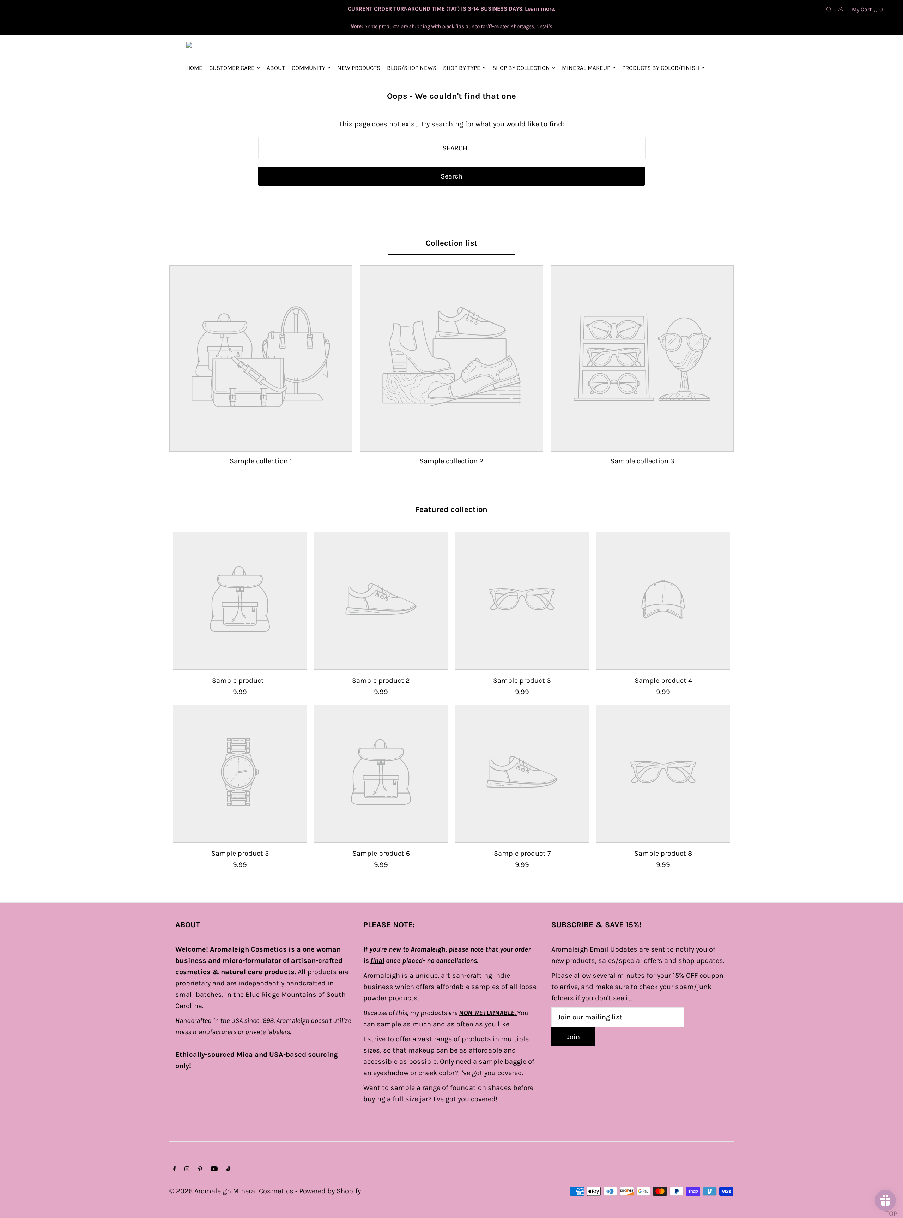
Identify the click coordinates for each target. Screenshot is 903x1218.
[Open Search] (828, 9)
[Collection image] (260, 445)
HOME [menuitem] (194, 67)
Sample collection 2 (451, 461)
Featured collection (451, 509)
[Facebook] (174, 1169)
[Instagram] (186, 1169)
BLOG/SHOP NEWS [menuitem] (411, 67)
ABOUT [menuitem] (276, 67)
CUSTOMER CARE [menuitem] (232, 67)
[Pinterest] (200, 1169)
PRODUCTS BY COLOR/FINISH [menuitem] (660, 67)
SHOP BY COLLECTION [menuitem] (521, 67)
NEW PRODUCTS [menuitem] (358, 67)
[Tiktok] (228, 1169)
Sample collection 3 (642, 461)
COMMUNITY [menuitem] (308, 67)
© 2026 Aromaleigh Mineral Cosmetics (231, 1191)
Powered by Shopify (330, 1191)
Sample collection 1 (261, 461)
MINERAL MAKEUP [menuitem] (586, 67)
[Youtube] (214, 1169)
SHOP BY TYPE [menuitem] (461, 67)
